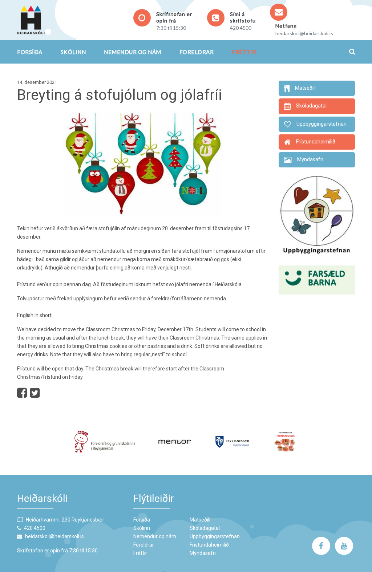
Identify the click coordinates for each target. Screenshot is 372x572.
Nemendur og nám (132, 52)
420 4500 (240, 28)
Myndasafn (203, 553)
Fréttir (244, 52)
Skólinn (73, 52)
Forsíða (30, 52)
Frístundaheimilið (209, 545)
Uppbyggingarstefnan (215, 536)
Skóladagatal (205, 528)
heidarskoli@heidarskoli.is (304, 33)
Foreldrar (196, 52)
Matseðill (200, 520)
